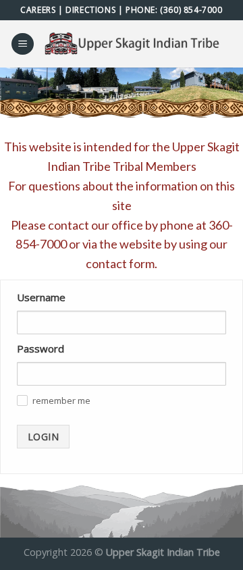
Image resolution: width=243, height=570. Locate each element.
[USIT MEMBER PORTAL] (134, 44)
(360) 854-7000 (191, 10)
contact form (120, 263)
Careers (37, 10)
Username (41, 297)
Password (40, 348)
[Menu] (22, 44)
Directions (90, 10)
